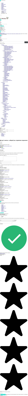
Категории (2, 5)
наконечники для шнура (6, 96)
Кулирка (4, 50)
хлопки (4, 110)
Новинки (2, 208)
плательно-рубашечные (6, 103)
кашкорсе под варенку (7, 60)
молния (4, 83)
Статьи (2, 3)
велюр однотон (6, 74)
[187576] (2, 183)
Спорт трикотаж (5, 77)
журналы (4, 121)
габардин (5, 105)
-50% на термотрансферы (6, 90)
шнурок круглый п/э (5, 89)
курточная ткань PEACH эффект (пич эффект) (10, 107)
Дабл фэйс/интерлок (5, 62)
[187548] (2, 199)
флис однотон (6, 81)
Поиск (1, 39)
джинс (4, 112)
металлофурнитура (5, 97)
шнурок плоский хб (5, 99)
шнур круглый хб (5, 87)
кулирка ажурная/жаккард (7, 52)
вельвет (5, 117)
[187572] (2, 175)
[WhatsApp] (2, 147)
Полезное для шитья (3, 118)
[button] (4, 137)
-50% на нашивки (5, 92)
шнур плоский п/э (5, 98)
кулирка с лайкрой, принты (7, 53)
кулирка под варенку (7, 54)
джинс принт (6, 113)
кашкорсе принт (6, 61)
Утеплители (2, 123)
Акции (2, 7)
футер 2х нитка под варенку (7, 49)
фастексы (4, 101)
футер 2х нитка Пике (7, 48)
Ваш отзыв (1, 160)
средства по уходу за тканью (6, 122)
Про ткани (2, 135)
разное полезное (5, 119)
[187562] (2, 191)
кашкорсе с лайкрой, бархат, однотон (9, 59)
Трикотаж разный (5, 71)
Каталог (2, 206)
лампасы (4, 91)
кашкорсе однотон (6, 58)
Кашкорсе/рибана (5, 57)
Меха (2, 124)
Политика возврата (3, 9)
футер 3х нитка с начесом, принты (8, 67)
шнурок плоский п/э (5, 95)
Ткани (2, 102)
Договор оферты (3, 4)
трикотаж (5, 72)
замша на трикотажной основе (6, 79)
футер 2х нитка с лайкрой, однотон (8, 47)
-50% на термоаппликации (6, 94)
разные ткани (4, 114)
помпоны (4, 93)
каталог (2, 40)
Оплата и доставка (3, 6)
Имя (0, 220)
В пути (2, 210)
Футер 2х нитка (5, 45)
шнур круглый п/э (5, 88)
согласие (8, 394)
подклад (5, 115)
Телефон (15, 220)
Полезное (2, 134)
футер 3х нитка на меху (7, 70)
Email (1, 163)
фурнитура (2, 82)
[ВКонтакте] (0, 147)
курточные (4, 106)
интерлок (5, 63)
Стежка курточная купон (7, 109)
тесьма (4, 86)
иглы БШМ (4, 120)
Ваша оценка (2, 155)
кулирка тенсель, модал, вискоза (8, 56)
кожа (5, 108)
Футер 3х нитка (5, 65)
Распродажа (2, 8)
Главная (2, 204)
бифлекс (5, 78)
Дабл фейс (5, 64)
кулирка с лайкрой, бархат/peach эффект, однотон (10, 51)
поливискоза (6, 104)
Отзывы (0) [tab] (2, 148)
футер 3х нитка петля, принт (8, 69)
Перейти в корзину (2, 253)
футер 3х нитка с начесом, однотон (8, 66)
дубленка (4, 125)
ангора (5, 76)
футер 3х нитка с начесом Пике (8, 68)
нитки (3, 84)
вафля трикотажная (6, 75)
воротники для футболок (6, 85)
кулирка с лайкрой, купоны (7, 55)
